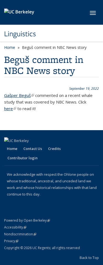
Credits (54, 148)
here (10, 108)
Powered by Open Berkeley (27, 220)
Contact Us (32, 148)
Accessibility (15, 227)
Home (9, 47)
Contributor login (22, 157)
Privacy (11, 241)
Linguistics (20, 34)
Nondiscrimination (20, 234)
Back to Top (89, 257)
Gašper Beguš (19, 95)
